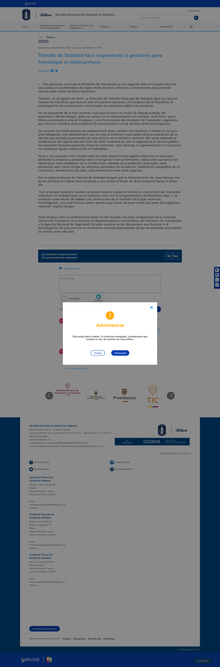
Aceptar (98, 353)
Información (120, 353)
